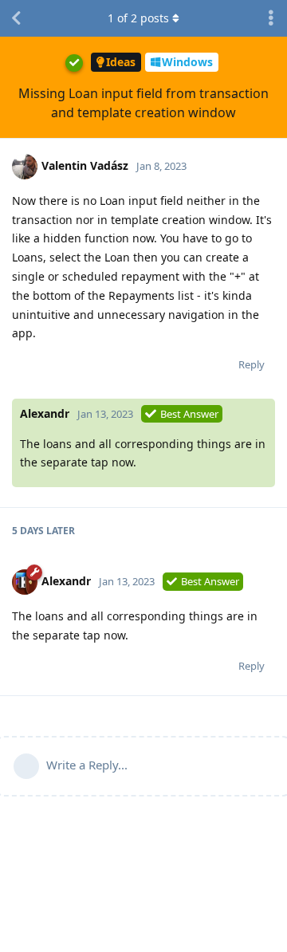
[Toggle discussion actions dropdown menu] (271, 18)
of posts (138, 18)
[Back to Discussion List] (16, 18)
